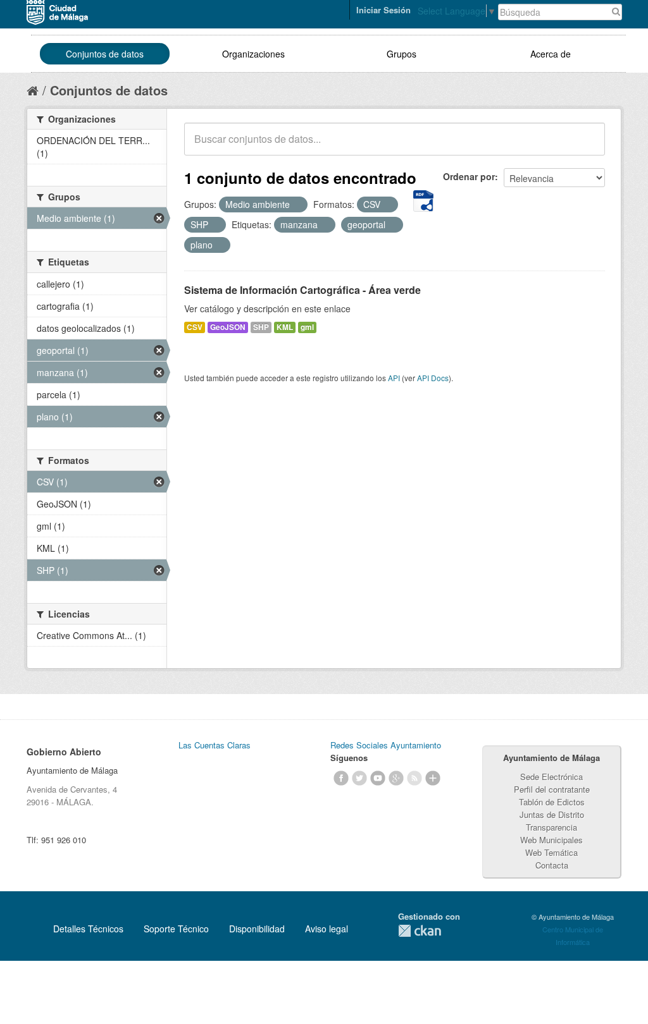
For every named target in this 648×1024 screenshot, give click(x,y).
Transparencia (551, 827)
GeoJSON (228, 327)
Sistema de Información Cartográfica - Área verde (302, 290)
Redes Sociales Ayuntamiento (385, 745)
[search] (586, 146)
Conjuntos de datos (105, 53)
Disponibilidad (257, 928)
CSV (194, 327)
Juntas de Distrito (552, 814)
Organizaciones (253, 53)
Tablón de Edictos (552, 802)
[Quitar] (296, 205)
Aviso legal (326, 928)
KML (285, 327)
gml (307, 327)
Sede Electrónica (551, 777)
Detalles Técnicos (88, 928)
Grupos (401, 53)
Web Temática (551, 852)
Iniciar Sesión (383, 10)
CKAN (419, 930)
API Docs (433, 377)
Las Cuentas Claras (214, 745)
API (394, 377)
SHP (261, 327)
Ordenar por (469, 176)
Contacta (551, 865)
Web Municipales (551, 840)
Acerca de (550, 53)
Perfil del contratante (552, 789)
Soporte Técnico (176, 928)
